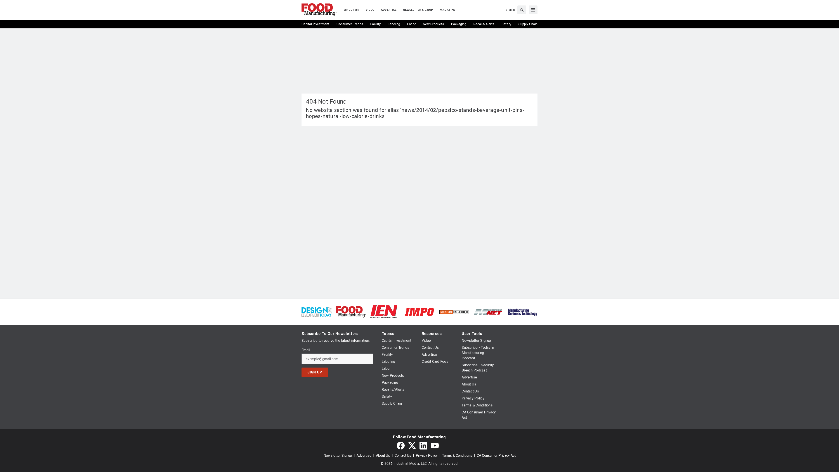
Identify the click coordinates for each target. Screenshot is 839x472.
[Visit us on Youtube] (435, 445)
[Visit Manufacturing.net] (488, 312)
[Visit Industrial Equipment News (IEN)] (383, 311)
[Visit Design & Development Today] (316, 311)
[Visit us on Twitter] (412, 445)
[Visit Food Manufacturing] (351, 311)
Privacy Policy (427, 455)
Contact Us (403, 455)
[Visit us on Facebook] (401, 445)
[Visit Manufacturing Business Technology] (522, 311)
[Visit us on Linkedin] (423, 445)
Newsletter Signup (338, 455)
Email (306, 350)
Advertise (364, 455)
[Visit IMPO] (419, 311)
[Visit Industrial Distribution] (454, 312)
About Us (383, 455)
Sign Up (314, 372)
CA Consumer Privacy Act (496, 455)
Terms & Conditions (457, 455)
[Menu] (533, 9)
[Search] (521, 9)
